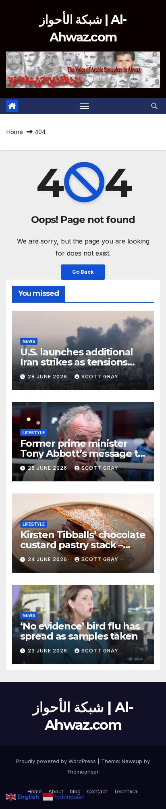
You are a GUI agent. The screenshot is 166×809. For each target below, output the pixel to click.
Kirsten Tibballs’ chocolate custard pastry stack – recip (82, 545)
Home (14, 132)
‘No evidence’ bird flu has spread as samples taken (80, 631)
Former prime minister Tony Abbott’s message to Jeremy (82, 453)
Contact (97, 791)
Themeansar (82, 771)
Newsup (132, 761)
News (29, 341)
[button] (154, 106)
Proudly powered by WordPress (57, 761)
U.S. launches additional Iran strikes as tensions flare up (76, 362)
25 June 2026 (48, 468)
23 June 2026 (48, 651)
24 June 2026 (48, 559)
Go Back (83, 272)
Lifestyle (34, 432)
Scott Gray (99, 377)
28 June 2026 (48, 377)
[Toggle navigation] (84, 105)
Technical (126, 791)
